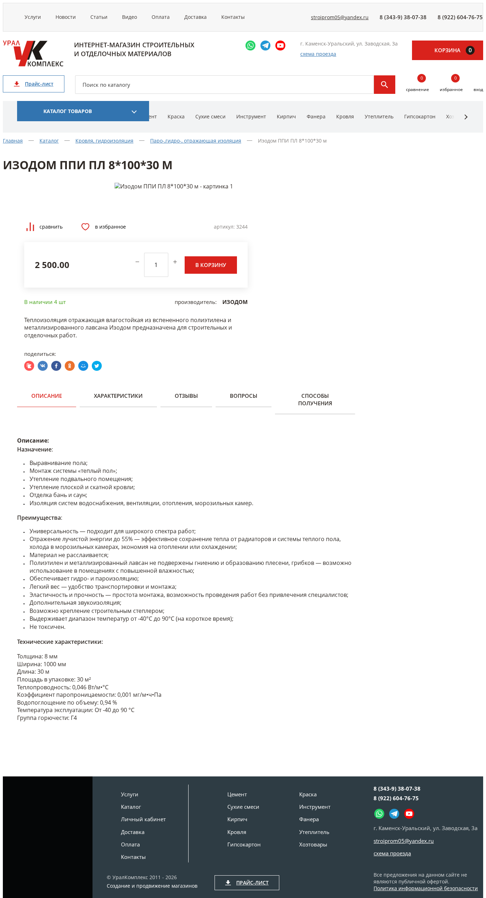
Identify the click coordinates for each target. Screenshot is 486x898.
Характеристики (118, 395)
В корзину (210, 264)
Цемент (237, 794)
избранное (451, 84)
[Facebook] (56, 366)
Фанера (316, 116)
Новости (66, 17)
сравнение (417, 84)
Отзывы (186, 395)
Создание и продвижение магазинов (152, 886)
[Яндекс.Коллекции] (29, 366)
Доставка (195, 17)
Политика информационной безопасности (426, 888)
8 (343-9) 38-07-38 (403, 17)
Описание (46, 395)
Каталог (131, 806)
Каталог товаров (67, 111)
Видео (129, 17)
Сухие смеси (210, 116)
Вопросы (243, 395)
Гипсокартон (419, 116)
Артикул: (224, 226)
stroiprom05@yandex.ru (340, 17)
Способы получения (315, 399)
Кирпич (286, 116)
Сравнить (51, 226)
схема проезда (318, 53)
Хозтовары (313, 844)
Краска (176, 116)
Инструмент (251, 116)
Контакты (233, 17)
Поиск (384, 84)
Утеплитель (379, 116)
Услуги (33, 17)
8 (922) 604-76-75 (460, 17)
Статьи (98, 17)
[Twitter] (97, 366)
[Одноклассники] (70, 366)
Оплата (161, 17)
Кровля (345, 116)
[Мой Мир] (83, 366)
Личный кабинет (143, 819)
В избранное (110, 226)
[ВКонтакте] (43, 366)
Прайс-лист (39, 83)
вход (478, 89)
